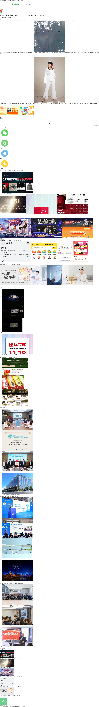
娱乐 (4, 0)
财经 (14, 0)
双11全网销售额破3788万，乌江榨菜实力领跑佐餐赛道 (9, 357)
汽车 (19, 0)
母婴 (10, 0)
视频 (12, 0)
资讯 (2, 0)
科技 (20, 0)
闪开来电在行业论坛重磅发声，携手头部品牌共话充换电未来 (9, 496)
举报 (0, 117)
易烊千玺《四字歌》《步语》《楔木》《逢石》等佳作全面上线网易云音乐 (11, 170)
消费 (17, 0)
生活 (9, 0)
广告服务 (4, 705)
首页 (0, 0)
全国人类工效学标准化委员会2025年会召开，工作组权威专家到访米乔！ (11, 583)
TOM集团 (1, 705)
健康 (15, 0)
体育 (5, 0)
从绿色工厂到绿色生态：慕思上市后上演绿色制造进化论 (11, 494)
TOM (1, 172)
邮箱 (22, 0)
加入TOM (7, 705)
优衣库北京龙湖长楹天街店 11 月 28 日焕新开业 (9, 354)
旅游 (7, 0)
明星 (28, 4)
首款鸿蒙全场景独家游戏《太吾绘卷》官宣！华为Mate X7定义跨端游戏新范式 (12, 288)
